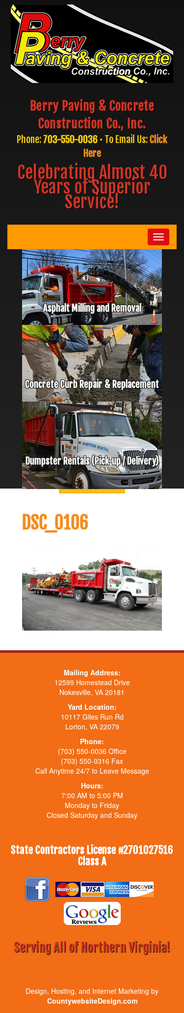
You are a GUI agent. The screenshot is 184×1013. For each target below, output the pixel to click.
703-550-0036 (70, 139)
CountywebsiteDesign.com (92, 1001)
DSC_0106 (55, 523)
